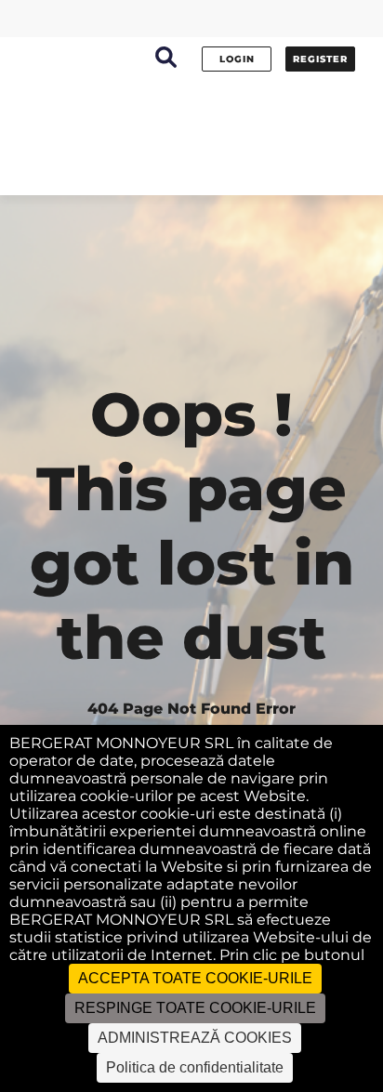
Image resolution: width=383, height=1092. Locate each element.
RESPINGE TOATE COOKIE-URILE (195, 1008)
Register (320, 59)
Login (237, 59)
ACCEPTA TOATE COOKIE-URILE (195, 978)
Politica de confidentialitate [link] (195, 1067)
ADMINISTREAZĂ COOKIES (195, 1038)
